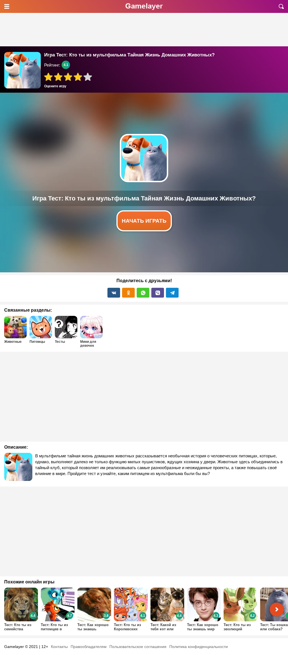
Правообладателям (89, 646)
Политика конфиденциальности (198, 646)
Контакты (59, 646)
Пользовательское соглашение (137, 646)
